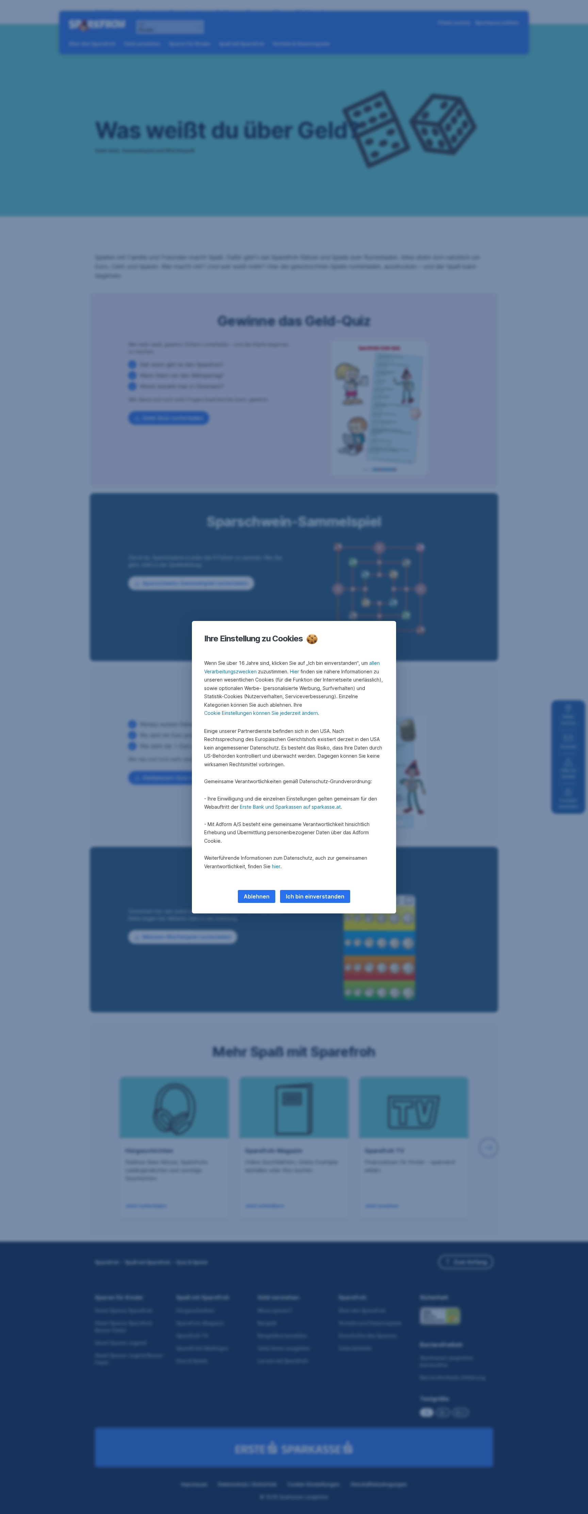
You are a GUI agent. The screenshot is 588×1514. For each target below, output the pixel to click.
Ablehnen (257, 896)
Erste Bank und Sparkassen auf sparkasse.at (290, 807)
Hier (294, 671)
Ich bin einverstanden (315, 896)
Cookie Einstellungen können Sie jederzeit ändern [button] (261, 713)
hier (276, 866)
